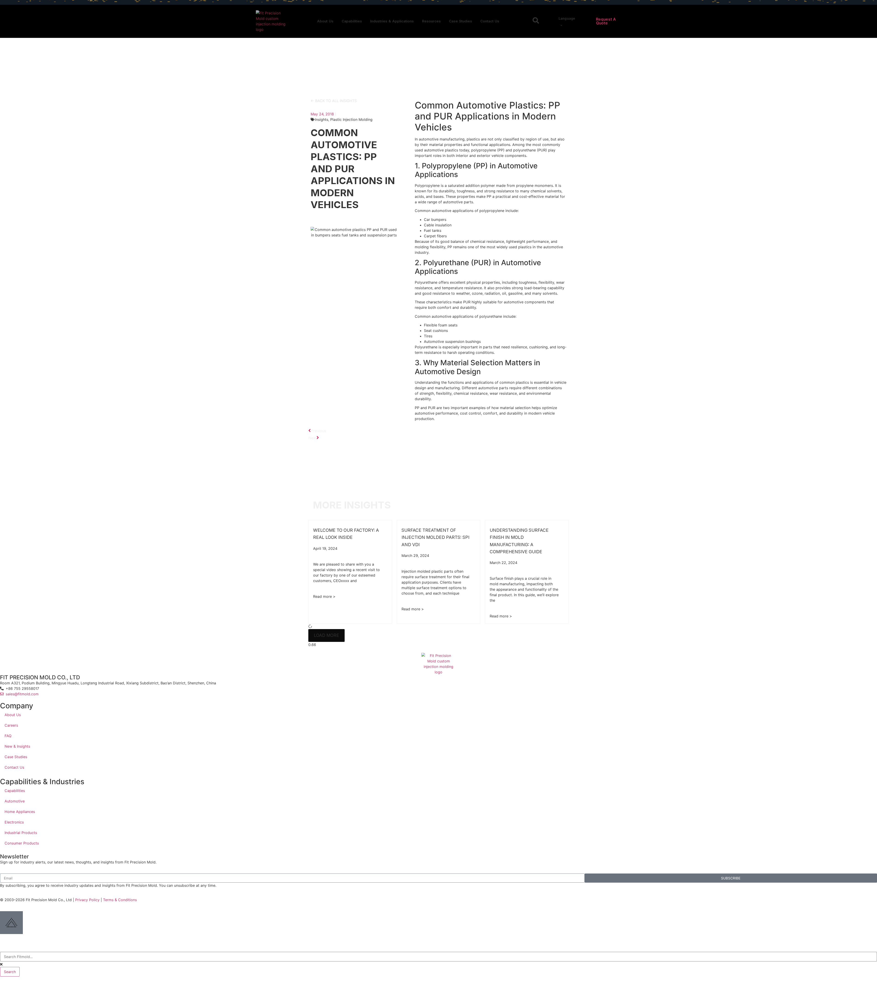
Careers (11, 725)
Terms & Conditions (120, 899)
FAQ (8, 735)
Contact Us (489, 21)
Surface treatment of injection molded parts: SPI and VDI (435, 537)
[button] (326, 635)
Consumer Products (22, 843)
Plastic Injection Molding (351, 119)
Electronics (14, 822)
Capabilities (352, 21)
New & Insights (17, 746)
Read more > (324, 596)
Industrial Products (21, 832)
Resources (431, 21)
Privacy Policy (87, 899)
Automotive (15, 801)
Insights (321, 119)
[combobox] (438, 956)
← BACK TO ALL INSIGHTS (334, 100)
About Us (325, 21)
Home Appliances (20, 811)
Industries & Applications (392, 21)
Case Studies (460, 21)
